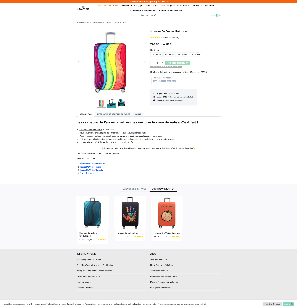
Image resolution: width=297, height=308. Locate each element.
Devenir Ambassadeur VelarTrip (164, 282)
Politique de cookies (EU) (160, 287)
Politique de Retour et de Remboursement (94, 270)
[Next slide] (145, 62)
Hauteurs (154, 50)
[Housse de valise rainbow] (111, 62)
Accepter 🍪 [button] (288, 304)
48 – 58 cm (156, 54)
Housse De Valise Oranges (167, 233)
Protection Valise (87, 173)
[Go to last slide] (78, 62)
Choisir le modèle (125, 244)
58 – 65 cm (169, 54)
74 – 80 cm (195, 54)
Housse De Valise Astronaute (92, 163)
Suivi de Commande (158, 259)
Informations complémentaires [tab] (113, 114)
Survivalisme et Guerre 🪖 (188, 5)
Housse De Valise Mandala (91, 170)
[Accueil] (77, 22)
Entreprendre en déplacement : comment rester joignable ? (156, 10)
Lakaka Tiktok (207, 5)
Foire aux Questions (84, 287)
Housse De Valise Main (127, 233)
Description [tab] (86, 114)
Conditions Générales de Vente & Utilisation (94, 265)
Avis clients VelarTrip (159, 270)
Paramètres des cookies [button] (273, 304)
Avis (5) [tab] (138, 114)
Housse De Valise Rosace (90, 167)
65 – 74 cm (182, 54)
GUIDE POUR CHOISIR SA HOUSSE (166, 67)
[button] (101, 103)
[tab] (134, 189)
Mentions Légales (83, 282)
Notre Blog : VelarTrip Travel (88, 259)
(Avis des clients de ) (170, 37)
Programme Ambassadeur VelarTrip (165, 276)
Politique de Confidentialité (88, 276)
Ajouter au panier (178, 62)
